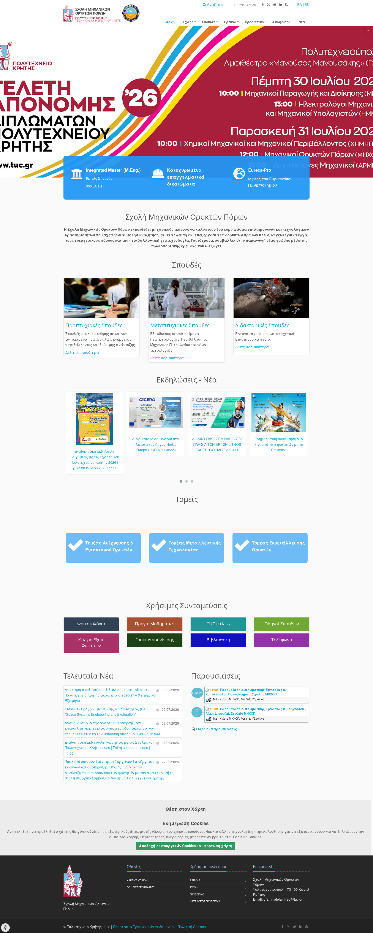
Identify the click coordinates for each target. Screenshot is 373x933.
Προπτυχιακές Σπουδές (93, 325)
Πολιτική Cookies (192, 926)
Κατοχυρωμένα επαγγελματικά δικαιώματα (185, 177)
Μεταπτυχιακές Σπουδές (180, 325)
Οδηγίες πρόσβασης (140, 887)
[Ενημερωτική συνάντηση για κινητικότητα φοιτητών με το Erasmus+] (217, 414)
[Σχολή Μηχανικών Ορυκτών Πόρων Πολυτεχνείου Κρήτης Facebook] (262, 4)
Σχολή (251, 4)
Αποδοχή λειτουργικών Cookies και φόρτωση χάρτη (185, 845)
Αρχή (170, 21)
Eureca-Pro (259, 170)
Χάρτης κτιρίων (137, 880)
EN (307, 4)
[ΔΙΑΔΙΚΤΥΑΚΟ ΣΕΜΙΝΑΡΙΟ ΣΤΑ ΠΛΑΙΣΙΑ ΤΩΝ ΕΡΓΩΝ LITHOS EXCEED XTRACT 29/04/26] (155, 414)
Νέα (302, 21)
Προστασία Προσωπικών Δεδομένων (143, 926)
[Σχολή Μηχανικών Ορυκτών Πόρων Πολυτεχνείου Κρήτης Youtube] (274, 4)
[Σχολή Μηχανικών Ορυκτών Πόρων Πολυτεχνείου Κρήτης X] (268, 4)
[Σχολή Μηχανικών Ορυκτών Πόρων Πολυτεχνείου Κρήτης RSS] (286, 4)
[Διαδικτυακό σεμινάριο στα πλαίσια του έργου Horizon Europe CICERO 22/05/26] (94, 414)
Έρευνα (239, 4)
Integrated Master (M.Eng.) (113, 170)
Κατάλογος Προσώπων (205, 901)
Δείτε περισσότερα (82, 352)
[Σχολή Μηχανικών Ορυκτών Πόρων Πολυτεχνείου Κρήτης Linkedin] (280, 4)
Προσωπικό (254, 21)
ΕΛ (299, 4)
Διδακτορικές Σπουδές (262, 325)
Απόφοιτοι (281, 21)
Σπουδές (209, 21)
